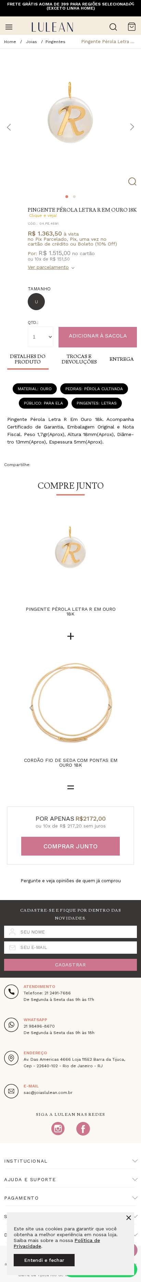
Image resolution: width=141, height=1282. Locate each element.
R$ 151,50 (60, 259)
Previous (9, 127)
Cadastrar (70, 964)
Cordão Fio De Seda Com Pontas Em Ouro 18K (70, 763)
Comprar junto (70, 846)
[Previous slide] (31, 707)
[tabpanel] (70, 119)
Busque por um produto (113, 27)
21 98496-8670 (39, 1026)
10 (38, 259)
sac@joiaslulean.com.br (48, 1092)
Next (132, 127)
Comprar (98, 337)
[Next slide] (109, 707)
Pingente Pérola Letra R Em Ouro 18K (71, 612)
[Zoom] (70, 119)
